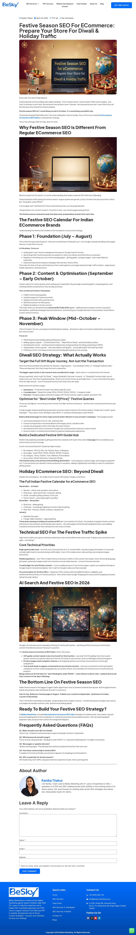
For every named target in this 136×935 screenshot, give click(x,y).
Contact (65, 6)
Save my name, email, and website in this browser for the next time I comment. (53, 866)
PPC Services (48, 4)
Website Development (64, 4)
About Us (93, 4)
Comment (23, 813)
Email (22, 849)
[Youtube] (95, 918)
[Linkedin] (99, 918)
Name (22, 840)
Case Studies (82, 4)
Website (22, 857)
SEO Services (31, 4)
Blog (102, 4)
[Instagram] (91, 918)
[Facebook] (88, 918)
